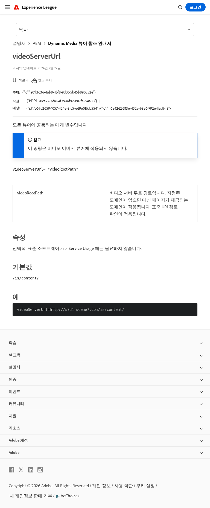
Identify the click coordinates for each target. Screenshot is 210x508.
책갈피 (23, 80)
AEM (37, 43)
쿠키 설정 (145, 485)
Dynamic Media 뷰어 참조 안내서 (79, 43)
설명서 (19, 43)
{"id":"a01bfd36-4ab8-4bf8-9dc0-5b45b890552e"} (59, 92)
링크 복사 (45, 80)
